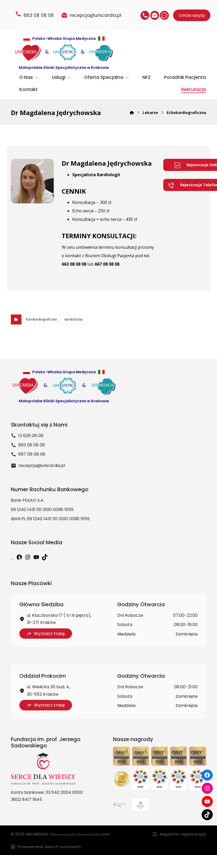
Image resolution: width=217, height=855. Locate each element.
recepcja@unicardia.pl (41, 465)
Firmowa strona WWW (93, 834)
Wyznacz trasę (49, 633)
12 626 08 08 (30, 436)
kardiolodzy (74, 319)
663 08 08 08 (74, 264)
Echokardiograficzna (41, 319)
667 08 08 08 (107, 264)
